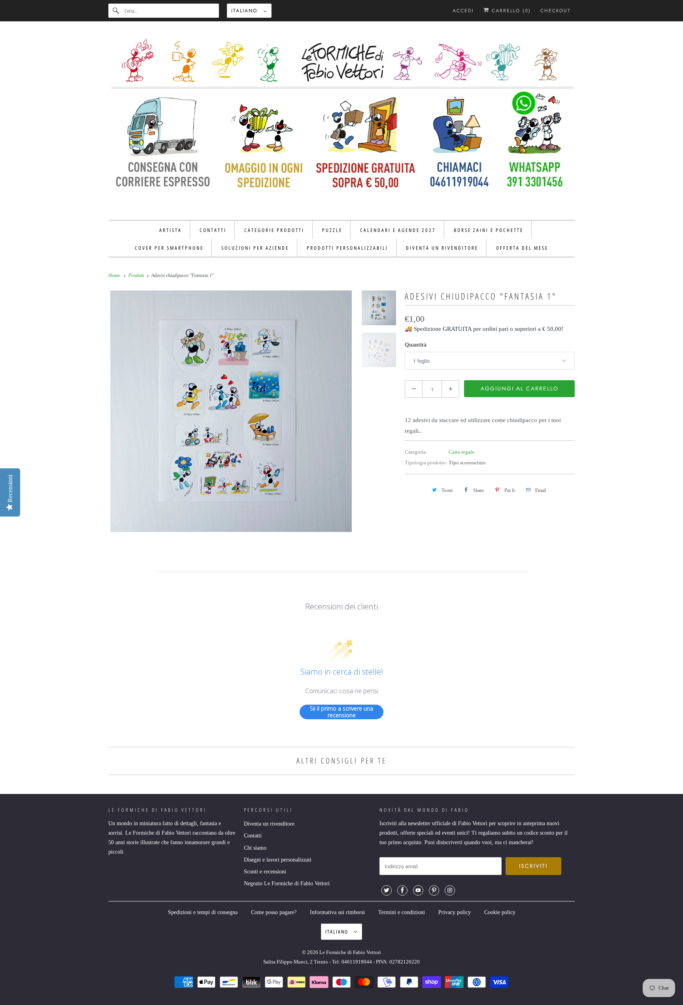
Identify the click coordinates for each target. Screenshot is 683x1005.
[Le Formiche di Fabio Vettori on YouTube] (418, 890)
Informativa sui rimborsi (337, 912)
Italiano (245, 10)
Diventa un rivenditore (269, 824)
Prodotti (136, 275)
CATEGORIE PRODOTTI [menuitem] (274, 230)
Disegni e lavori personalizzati (277, 860)
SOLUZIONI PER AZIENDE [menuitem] (255, 247)
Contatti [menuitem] (213, 230)
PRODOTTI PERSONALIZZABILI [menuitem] (347, 247)
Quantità (415, 345)
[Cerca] (116, 11)
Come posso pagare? (273, 912)
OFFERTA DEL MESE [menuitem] (522, 247)
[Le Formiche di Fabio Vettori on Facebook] (402, 890)
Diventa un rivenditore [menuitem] (442, 247)
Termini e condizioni (401, 912)
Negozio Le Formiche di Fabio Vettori (287, 883)
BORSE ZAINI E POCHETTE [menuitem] (488, 230)
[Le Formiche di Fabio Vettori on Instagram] (450, 890)
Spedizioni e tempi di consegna (203, 912)
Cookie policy (499, 912)
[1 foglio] (231, 411)
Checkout (555, 10)
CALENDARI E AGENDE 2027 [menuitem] (398, 230)
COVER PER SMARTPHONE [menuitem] (169, 247)
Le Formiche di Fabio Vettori (350, 952)
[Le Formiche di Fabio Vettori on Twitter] (386, 890)
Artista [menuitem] (170, 230)
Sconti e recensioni (265, 872)
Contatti (253, 836)
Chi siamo (255, 848)
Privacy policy (454, 912)
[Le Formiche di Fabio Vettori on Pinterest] (434, 890)
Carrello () (510, 10)
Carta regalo (462, 452)
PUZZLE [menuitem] (332, 230)
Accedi (463, 10)
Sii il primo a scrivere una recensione (341, 712)
